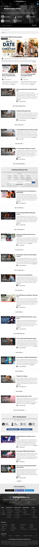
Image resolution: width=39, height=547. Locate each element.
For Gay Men (9, 512)
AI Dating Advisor (5, 524)
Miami (22, 175)
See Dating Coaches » (13, 429)
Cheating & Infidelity (13, 525)
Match (25, 509)
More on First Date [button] (18, 290)
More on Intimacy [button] (19, 311)
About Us (34, 509)
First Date (22, 525)
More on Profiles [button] (19, 352)
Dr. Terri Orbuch (24, 424)
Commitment (13, 527)
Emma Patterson (22, 307)
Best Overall (9, 509)
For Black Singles (10, 510)
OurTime (25, 512)
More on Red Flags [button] (18, 371)
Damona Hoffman (22, 120)
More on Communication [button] (19, 229)
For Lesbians (9, 514)
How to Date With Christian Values (11, 37)
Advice (3, 3)
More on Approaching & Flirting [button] (19, 106)
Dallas (9, 178)
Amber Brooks (22, 446)
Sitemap (34, 515)
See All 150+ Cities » (19, 184)
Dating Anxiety (23, 524)
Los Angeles (17, 178)
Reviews (32, 3)
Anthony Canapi (33, 424)
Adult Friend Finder (27, 514)
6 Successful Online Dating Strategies (26, 338)
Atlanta (9, 175)
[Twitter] (1, 514)
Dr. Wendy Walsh (22, 224)
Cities (10, 3)
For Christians (17, 515)
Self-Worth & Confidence (28, 535)
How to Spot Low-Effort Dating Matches (26, 357)
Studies (25, 3)
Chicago (9, 177)
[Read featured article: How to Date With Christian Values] (19, 47)
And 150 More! (29, 178)
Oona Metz (21, 138)
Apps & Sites (4, 528)
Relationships (18, 535)
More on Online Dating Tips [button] (19, 333)
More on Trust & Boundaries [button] (19, 410)
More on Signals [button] (19, 391)
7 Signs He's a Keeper (21, 376)
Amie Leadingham (22, 101)
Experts (17, 3)
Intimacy (22, 527)
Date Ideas (13, 530)
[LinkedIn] (4, 514)
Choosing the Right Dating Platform (25, 451)
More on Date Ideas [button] (19, 249)
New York (22, 177)
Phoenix (28, 175)
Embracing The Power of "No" (24, 396)
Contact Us (34, 510)
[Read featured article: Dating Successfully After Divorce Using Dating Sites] (10, 69)
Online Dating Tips (24, 529)
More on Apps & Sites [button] (19, 124)
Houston (16, 177)
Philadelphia (23, 178)
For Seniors (9, 517)
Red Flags (32, 525)
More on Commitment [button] (19, 207)
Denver (16, 175)
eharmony (25, 510)
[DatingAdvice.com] (20, 1)
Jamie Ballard (21, 245)
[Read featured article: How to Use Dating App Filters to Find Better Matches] (29, 69)
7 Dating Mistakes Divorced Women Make (27, 129)
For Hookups (9, 515)
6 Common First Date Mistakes (24, 275)
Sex (36, 535)
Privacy (34, 512)
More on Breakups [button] (18, 143)
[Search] (29, 502)
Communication (14, 528)
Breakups (3, 530)
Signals (31, 527)
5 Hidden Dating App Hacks (23, 111)
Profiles (31, 524)
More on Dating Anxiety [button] (18, 270)
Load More (19, 481)
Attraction (4, 535)
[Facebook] (3, 514)
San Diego (29, 177)
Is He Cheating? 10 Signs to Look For (25, 148)
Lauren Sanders (22, 159)
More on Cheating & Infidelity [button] (19, 163)
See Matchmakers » (26, 429)
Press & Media (35, 517)
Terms (34, 514)
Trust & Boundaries (33, 529)
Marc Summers (16, 424)
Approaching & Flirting (4, 526)
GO (33, 182)
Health (10, 535)
